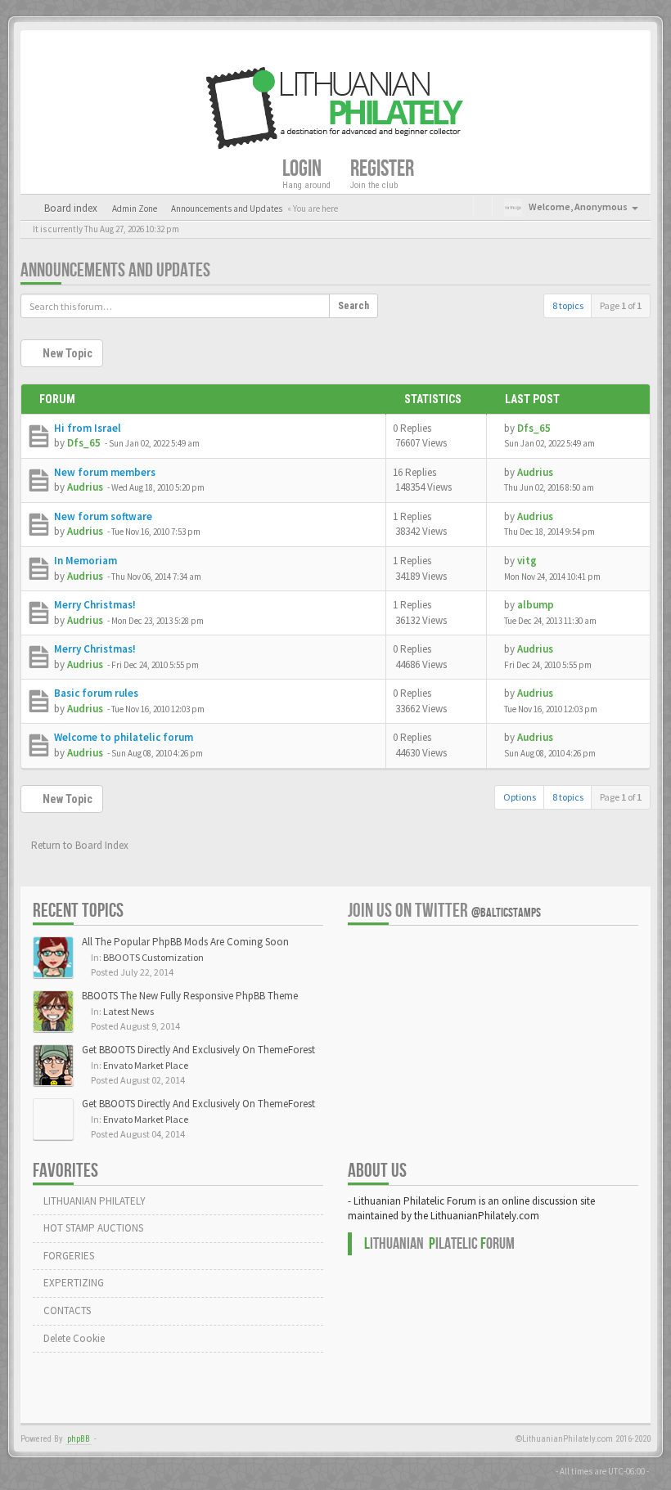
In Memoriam (85, 561)
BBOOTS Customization (153, 957)
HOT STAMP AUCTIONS (92, 1228)
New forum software (103, 516)
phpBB (78, 1439)
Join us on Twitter (444, 910)
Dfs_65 (84, 443)
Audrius (85, 487)
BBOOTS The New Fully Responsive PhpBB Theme (190, 996)
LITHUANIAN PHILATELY (93, 1201)
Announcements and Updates (115, 270)
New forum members (104, 472)
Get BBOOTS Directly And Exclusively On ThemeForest (198, 1050)
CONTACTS (66, 1310)
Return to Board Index (78, 845)
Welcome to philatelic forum (123, 737)
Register (383, 168)
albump (535, 605)
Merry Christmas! (95, 605)
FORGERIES (67, 1256)
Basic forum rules (96, 693)
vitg (527, 561)
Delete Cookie (73, 1338)
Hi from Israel (87, 428)
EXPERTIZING (72, 1283)
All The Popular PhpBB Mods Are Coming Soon (185, 942)
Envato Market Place (145, 1065)
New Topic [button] (66, 353)
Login (303, 168)
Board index (69, 208)
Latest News (128, 1011)
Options (519, 797)
